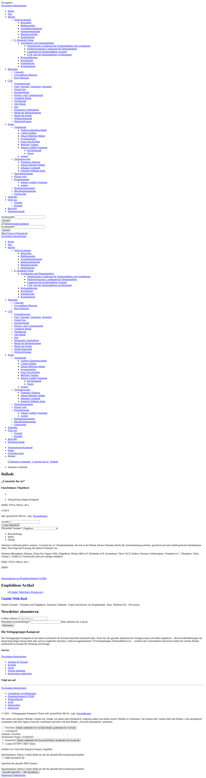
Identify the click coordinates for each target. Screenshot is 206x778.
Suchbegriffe (7, 217)
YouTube (9, 727)
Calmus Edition (28, 133)
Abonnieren (8, 625)
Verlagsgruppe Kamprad (20, 447)
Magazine (13, 69)
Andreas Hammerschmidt (34, 130)
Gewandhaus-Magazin (25, 75)
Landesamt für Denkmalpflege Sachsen (47, 51)
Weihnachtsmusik (23, 118)
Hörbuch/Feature (22, 121)
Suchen (6, 220)
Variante (11, 528)
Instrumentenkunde (30, 31)
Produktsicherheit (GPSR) (21, 696)
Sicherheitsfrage (15, 621)
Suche (11, 667)
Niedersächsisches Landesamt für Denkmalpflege (52, 48)
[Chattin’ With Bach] (25, 592)
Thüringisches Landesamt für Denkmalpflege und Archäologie (58, 46)
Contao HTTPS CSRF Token (20, 743)
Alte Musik (20, 104)
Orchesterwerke (22, 83)
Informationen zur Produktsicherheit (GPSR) (24, 578)
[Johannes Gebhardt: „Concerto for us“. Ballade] (33, 461)
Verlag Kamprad (22, 19)
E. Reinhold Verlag (24, 40)
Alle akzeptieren (30, 772)
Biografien (26, 22)
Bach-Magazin (21, 77)
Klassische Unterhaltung (26, 109)
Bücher (11, 16)
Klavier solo (20, 176)
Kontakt (18, 205)
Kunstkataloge (28, 66)
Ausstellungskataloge (31, 28)
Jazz (16, 106)
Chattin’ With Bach (14, 598)
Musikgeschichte (29, 34)
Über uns (12, 199)
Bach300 (12, 208)
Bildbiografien (28, 25)
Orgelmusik (20, 101)
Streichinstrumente (23, 173)
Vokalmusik (20, 127)
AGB (10, 702)
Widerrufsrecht (15, 699)
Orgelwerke (20, 194)
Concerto (18, 72)
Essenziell (10, 740)
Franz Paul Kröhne (30, 141)
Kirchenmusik (34, 150)
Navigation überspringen (13, 5)
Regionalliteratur (29, 57)
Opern (30, 153)
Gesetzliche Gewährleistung (22, 693)
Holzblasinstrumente (24, 188)
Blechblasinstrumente (25, 191)
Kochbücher (27, 60)
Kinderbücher (28, 37)
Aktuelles (12, 196)
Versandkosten (40, 516)
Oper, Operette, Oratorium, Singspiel (33, 86)
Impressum (13, 708)
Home (11, 11)
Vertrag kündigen (16, 670)
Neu (10, 14)
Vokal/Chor (20, 89)
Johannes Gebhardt (30, 167)
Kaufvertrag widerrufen (20, 673)
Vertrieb (18, 202)
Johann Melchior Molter (33, 136)
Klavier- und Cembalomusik (28, 95)
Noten (11, 124)
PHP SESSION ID (14, 758)
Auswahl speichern (11, 772)
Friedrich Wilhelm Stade (33, 170)
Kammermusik (21, 92)
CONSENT (11, 731)
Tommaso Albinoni (30, 162)
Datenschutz (14, 705)
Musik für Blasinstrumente (27, 112)
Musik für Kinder (23, 115)
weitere (24, 156)
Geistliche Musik (22, 98)
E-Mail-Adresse (9, 618)
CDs (10, 80)
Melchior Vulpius (29, 144)
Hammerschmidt (16, 211)
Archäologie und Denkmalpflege (37, 43)
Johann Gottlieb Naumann (34, 147)
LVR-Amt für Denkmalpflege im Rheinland (49, 54)
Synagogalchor (28, 138)
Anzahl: (5, 521)
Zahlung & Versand (18, 662)
